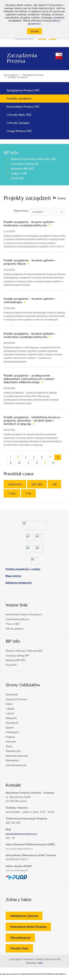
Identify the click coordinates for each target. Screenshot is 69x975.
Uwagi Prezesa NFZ (19, 131)
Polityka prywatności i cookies (23, 569)
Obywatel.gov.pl (22, 939)
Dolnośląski (12, 694)
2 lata (11, 493)
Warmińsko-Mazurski (17, 755)
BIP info (11, 152)
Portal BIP (17, 178)
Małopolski (11, 718)
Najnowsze (15, 484)
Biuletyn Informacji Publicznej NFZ (33, 159)
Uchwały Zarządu (18, 123)
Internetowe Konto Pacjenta (30, 928)
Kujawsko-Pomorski (16, 699)
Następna (45, 463)
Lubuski (10, 713)
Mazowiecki (12, 722)
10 (19, 462)
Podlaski (10, 737)
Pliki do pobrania (14, 628)
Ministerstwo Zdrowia (26, 917)
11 (28, 462)
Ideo (40, 963)
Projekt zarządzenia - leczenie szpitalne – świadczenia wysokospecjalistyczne (30, 223)
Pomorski (11, 741)
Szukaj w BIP (19, 173)
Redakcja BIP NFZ (22, 169)
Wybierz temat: (21, 210)
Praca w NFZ (13, 624)
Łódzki (9, 704)
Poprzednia (18, 457)
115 (53, 462)
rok (54, 484)
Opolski (10, 727)
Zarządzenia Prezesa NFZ (23, 90)
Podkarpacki (12, 732)
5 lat (28, 493)
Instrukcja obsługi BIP (25, 164)
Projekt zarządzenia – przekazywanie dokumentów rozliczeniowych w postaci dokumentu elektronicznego (29, 379)
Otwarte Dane (21, 949)
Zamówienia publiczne (17, 619)
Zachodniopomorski (16, 765)
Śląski (9, 746)
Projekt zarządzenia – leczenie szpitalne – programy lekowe (30, 262)
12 (37, 462)
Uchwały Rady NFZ (19, 115)
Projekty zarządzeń (19, 98)
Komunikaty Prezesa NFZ (23, 107)
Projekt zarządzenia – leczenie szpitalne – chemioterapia (30, 300)
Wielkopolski (12, 760)
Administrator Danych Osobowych (24, 614)
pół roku (37, 484)
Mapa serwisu (13, 576)
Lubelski (10, 708)
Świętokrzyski (13, 751)
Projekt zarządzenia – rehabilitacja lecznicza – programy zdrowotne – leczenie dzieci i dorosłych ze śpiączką (33, 421)
